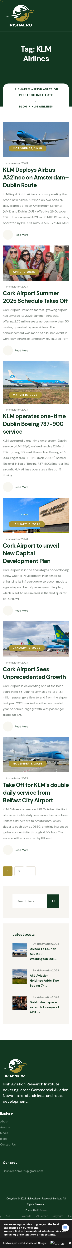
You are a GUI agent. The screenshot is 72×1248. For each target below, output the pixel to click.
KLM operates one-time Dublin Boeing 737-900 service (34, 423)
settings (50, 1234)
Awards (5, 1127)
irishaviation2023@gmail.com (23, 1171)
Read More (21, 234)
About (4, 1121)
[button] (36, 1243)
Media (4, 1133)
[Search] (53, 901)
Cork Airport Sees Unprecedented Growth (34, 673)
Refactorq (41, 1210)
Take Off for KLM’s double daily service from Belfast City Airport (36, 792)
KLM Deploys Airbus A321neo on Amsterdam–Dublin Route (36, 177)
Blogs (3, 1139)
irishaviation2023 (17, 163)
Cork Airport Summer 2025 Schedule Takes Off (35, 297)
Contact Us (8, 1144)
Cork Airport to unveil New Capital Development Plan (31, 553)
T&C (10, 1215)
